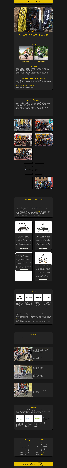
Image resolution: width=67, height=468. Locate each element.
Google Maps (42, 452)
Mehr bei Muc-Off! (19, 307)
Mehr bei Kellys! (43, 279)
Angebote (36, 3)
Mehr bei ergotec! (38, 307)
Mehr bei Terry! (47, 307)
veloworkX (17, 3)
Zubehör (33, 3)
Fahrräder (28, 3)
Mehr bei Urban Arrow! (24, 248)
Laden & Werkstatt (23, 3)
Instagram (42, 454)
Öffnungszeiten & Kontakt (47, 3)
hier (16, 318)
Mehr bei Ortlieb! (29, 307)
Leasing (40, 3)
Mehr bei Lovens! (43, 248)
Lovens (37, 207)
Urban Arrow (33, 207)
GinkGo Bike (38, 211)
